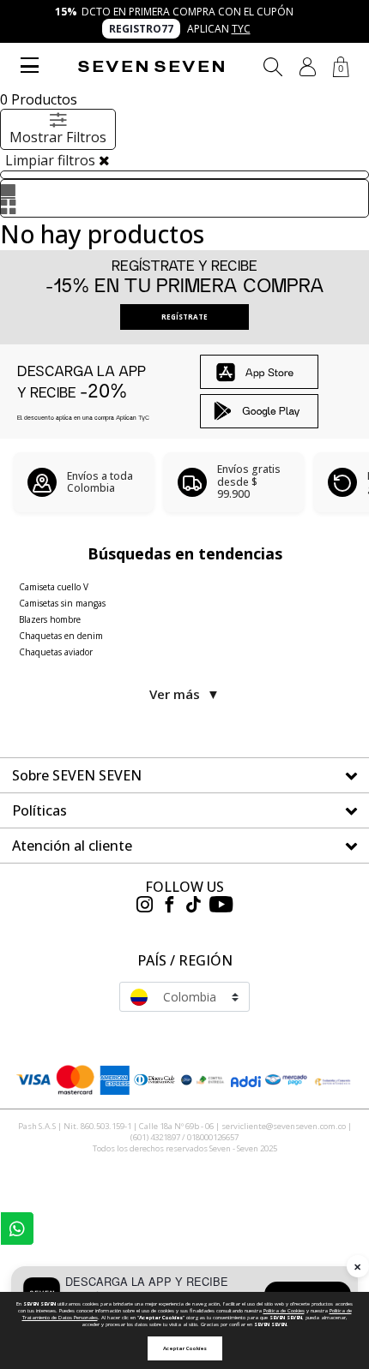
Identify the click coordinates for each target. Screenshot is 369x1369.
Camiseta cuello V (53, 587)
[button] (307, 66)
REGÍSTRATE (184, 316)
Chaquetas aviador (56, 652)
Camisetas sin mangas (62, 603)
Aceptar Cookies (185, 1348)
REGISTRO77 (141, 28)
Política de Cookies (284, 1310)
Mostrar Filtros (57, 137)
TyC (241, 28)
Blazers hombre (50, 619)
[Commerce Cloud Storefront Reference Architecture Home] (151, 66)
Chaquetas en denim (61, 636)
